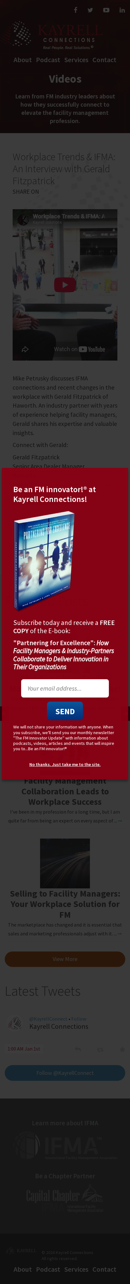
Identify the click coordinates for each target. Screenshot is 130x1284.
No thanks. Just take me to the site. (65, 764)
